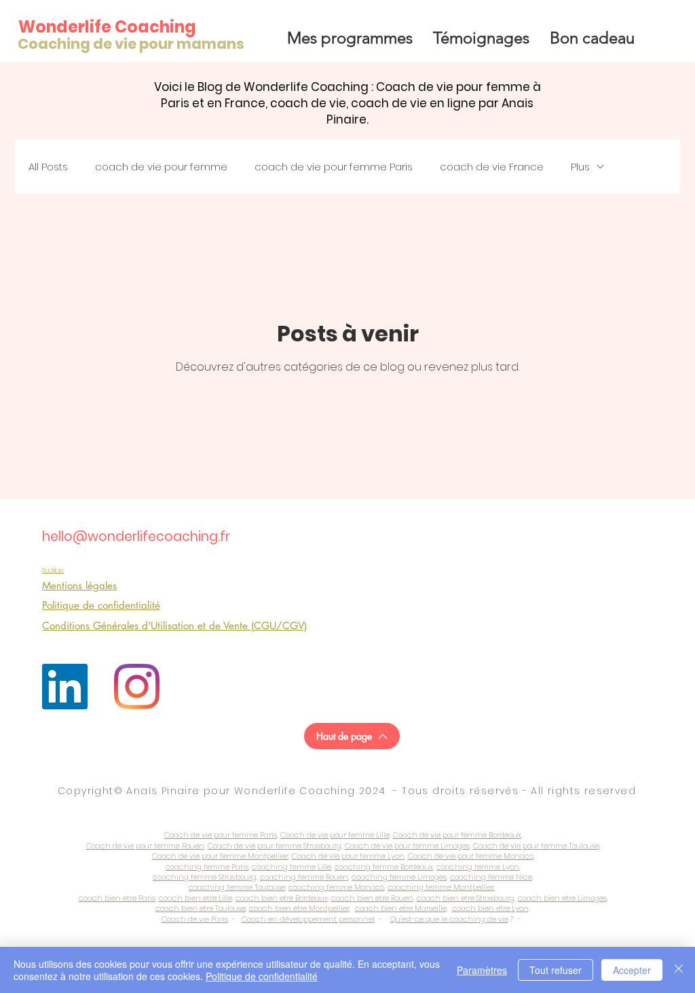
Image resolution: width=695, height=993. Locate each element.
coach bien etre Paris (117, 898)
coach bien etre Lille (195, 898)
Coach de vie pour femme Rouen (145, 845)
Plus (580, 167)
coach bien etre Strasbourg (465, 898)
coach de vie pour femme (161, 167)
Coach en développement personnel (308, 919)
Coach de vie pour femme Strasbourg (274, 845)
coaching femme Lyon (477, 866)
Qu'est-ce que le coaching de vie (449, 919)
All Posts (48, 167)
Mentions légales (79, 585)
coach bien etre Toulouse (200, 908)
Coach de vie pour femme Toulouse (536, 845)
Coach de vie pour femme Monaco (470, 855)
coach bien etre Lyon (490, 908)
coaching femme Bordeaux (384, 866)
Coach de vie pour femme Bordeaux (457, 834)
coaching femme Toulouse (237, 887)
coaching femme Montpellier (441, 887)
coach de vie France (492, 167)
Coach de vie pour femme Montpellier (220, 855)
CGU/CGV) (280, 625)
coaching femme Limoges (399, 877)
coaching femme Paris (207, 866)
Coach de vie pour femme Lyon (348, 855)
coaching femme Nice (491, 877)
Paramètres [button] (482, 970)
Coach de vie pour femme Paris (220, 834)
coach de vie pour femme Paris (334, 167)
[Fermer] (679, 970)
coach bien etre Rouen (372, 898)
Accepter (632, 970)
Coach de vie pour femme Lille (335, 834)
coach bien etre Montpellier (299, 908)
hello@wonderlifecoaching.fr (136, 536)
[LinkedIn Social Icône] (65, 686)
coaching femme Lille (291, 866)
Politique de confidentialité (262, 976)
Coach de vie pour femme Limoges (407, 845)
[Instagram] (136, 686)
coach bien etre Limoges (562, 898)
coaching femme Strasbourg (205, 877)
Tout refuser (555, 970)
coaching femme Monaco (336, 887)
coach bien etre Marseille (401, 908)
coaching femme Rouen (304, 877)
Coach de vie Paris (195, 919)
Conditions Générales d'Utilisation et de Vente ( (148, 625)
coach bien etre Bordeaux (282, 898)
